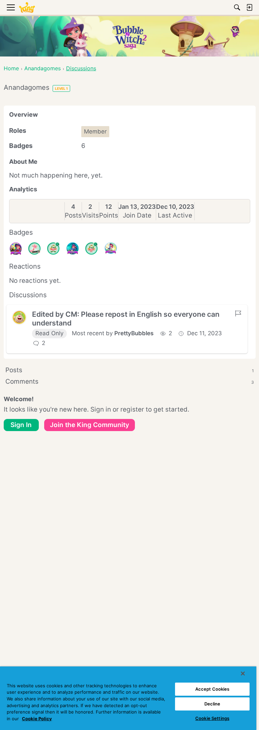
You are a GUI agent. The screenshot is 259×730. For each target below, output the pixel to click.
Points (108, 215)
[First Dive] (91, 248)
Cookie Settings (212, 718)
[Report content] (238, 313)
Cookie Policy (37, 718)
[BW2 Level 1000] (15, 248)
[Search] (237, 7)
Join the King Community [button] (89, 425)
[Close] (243, 673)
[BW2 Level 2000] (110, 248)
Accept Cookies (212, 689)
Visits (90, 215)
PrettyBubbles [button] (133, 333)
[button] (19, 317)
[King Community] (27, 7)
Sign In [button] (21, 425)
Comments (129, 381)
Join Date (137, 215)
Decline (212, 703)
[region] (128, 698)
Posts (73, 215)
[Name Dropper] (34, 248)
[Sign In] (249, 7)
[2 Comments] (53, 248)
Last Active (175, 215)
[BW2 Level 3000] (72, 248)
